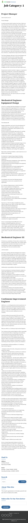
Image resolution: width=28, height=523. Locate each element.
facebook (2, 515)
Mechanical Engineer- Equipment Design (11, 101)
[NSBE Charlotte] (8, 2)
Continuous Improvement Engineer (13, 300)
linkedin (8, 515)
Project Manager (9, 14)
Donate (10, 513)
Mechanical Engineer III (12, 237)
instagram (11, 515)
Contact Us (16, 513)
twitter (5, 515)
